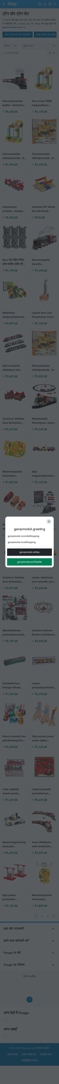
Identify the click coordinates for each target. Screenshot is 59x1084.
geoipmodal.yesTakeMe (29, 562)
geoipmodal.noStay (29, 552)
